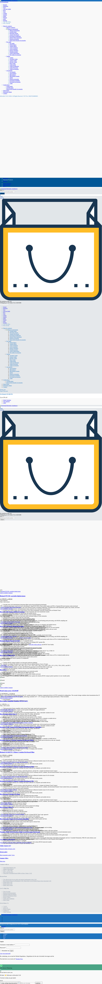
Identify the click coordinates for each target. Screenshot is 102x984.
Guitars (8, 56)
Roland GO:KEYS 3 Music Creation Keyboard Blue (17, 752)
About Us (5, 178)
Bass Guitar (12, 63)
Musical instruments (13, 29)
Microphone (13, 75)
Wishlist (5, 181)
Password (3, 947)
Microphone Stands (14, 76)
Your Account (6, 891)
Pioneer (5, 20)
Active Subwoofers (14, 53)
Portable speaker (14, 52)
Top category (6, 185)
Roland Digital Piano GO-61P (10, 641)
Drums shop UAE (7, 882)
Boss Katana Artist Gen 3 (8, 714)
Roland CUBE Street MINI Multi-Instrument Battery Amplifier (20, 727)
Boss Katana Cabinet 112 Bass (10, 794)
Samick (5, 14)
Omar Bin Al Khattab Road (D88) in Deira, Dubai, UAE (17, 873)
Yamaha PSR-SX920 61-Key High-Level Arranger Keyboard (20, 832)
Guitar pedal (13, 65)
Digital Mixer (13, 45)
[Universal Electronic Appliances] (8, 0)
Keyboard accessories (15, 82)
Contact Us (6, 910)
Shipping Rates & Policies (9, 894)
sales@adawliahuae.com (9, 867)
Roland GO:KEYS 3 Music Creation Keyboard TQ (17, 781)
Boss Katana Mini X (6, 807)
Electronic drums (14, 33)
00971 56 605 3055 (8, 872)
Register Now (19, 959)
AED (4, 186)
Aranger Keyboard (14, 35)
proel (4, 19)
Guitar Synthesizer (14, 66)
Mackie (5, 17)
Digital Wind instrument (16, 37)
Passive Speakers (14, 50)
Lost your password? (5, 953)
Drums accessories (14, 39)
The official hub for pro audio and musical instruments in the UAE (20, 879)
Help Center (6, 900)
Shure (4, 16)
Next (4, 7)
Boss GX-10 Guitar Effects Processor (12, 626)
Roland (5, 4)
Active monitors (14, 49)
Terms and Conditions (8, 898)
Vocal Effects (13, 73)
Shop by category (7, 26)
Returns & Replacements (9, 893)
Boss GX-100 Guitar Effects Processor (12, 612)
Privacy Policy (7, 897)
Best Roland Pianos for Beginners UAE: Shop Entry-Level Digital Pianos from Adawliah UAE (27, 881)
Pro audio (8, 42)
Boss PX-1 (3, 670)
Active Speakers (14, 47)
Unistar (5, 13)
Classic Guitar (13, 60)
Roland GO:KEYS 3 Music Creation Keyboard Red (17, 766)
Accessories (9, 70)
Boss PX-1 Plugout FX (7, 655)
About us (5, 907)
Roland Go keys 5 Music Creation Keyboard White (16, 740)
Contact (5, 93)
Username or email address (7, 944)
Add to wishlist (4, 593)
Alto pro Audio (7, 9)
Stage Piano (6, 90)
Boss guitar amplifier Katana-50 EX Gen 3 (14, 701)
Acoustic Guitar (14, 59)
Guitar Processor (14, 67)
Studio (11, 77)
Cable (11, 83)
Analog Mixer (13, 46)
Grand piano (6, 85)
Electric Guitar (13, 62)
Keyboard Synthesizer (15, 36)
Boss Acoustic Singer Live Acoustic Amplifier (14, 819)
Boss (4, 10)
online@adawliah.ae (8, 869)
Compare (10, 593)
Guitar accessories (14, 69)
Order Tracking (7, 183)
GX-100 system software (35, 644)
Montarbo (5, 6)
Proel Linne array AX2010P (9, 691)
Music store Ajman (8, 885)
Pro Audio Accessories (15, 55)
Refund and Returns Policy (10, 895)
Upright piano (13, 32)
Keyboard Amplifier (15, 80)
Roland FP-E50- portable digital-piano (12, 596)
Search (2, 193)
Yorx (4, 12)
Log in (11, 950)
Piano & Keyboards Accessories (18, 40)
